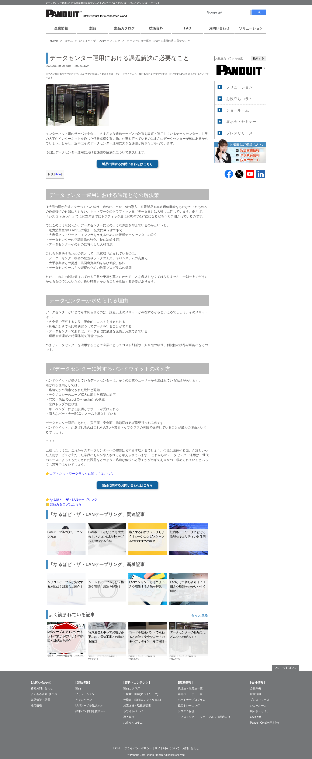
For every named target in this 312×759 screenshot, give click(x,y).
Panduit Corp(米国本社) (264, 722)
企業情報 (61, 28)
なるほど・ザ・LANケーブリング (99, 40)
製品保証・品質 (40, 699)
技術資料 (156, 28)
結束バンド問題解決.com (90, 711)
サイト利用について (167, 748)
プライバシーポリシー (138, 748)
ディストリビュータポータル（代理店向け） (205, 717)
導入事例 (128, 717)
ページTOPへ (285, 668)
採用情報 (36, 705)
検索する (258, 58)
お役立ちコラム (239, 99)
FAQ (187, 28)
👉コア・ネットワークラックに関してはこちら (79, 473)
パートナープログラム (191, 699)
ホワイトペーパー (134, 711)
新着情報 (255, 694)
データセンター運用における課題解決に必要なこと (158, 40)
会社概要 (255, 688)
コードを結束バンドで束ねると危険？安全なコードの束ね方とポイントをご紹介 (147, 637)
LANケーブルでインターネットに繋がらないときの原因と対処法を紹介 (65, 636)
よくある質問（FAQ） (44, 694)
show (58, 174)
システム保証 (186, 711)
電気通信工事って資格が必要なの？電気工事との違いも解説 (106, 637)
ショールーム (237, 110)
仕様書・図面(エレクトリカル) (142, 699)
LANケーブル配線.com (89, 705)
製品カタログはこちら (66, 504)
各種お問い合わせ (42, 688)
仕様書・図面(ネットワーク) (140, 694)
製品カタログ (124, 28)
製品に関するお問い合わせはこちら (127, 164)
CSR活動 (255, 717)
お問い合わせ (219, 28)
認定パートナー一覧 (190, 694)
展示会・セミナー (241, 122)
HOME (54, 40)
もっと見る (199, 615)
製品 (92, 28)
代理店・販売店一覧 (190, 688)
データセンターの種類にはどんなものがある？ (188, 634)
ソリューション (251, 28)
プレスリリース (239, 133)
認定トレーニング (189, 705)
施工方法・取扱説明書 (137, 705)
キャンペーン (83, 699)
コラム (69, 40)
